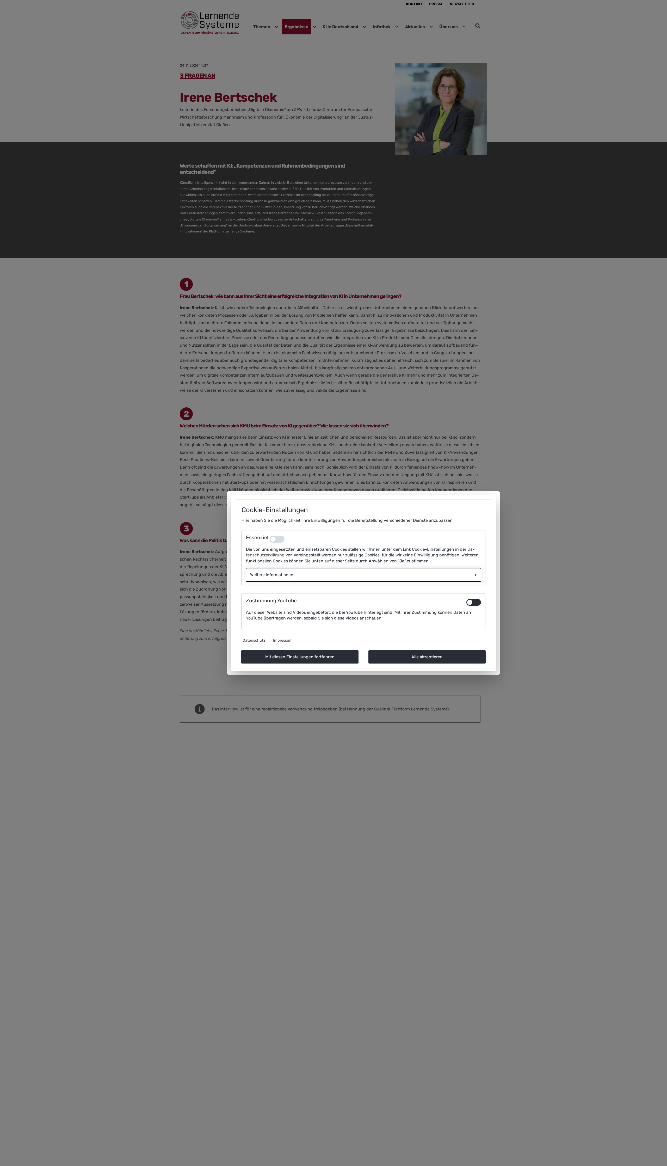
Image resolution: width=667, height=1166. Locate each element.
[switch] (473, 602)
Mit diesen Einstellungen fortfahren (300, 656)
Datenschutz (254, 640)
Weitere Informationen (271, 574)
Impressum (283, 640)
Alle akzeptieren (427, 656)
